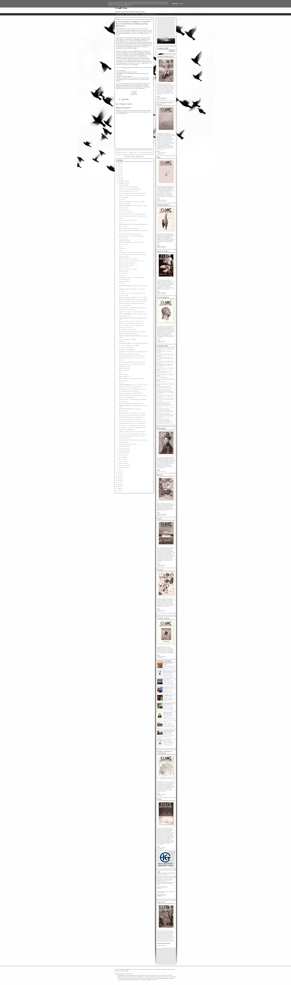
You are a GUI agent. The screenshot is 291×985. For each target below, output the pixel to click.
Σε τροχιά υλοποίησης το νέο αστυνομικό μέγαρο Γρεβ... (132, 214)
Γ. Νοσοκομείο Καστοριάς (125, 316)
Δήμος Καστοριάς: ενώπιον (168, 687)
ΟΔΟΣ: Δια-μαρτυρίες (124, 370)
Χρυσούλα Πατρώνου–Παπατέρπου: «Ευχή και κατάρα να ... (133, 440)
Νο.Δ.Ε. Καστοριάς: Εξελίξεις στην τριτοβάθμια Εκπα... (132, 417)
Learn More (175, 3)
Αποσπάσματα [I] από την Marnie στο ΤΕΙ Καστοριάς (131, 323)
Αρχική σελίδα (133, 152)
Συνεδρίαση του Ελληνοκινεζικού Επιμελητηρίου (130, 419)
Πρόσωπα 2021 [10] (167, 740)
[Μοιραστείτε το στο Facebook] (126, 99)
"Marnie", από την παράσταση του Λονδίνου (129, 353)
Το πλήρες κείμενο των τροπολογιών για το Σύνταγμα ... (132, 425)
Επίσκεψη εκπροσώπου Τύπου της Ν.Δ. (128, 444)
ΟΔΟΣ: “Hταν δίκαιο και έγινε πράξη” (128, 269)
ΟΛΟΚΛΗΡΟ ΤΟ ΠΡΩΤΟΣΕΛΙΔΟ (163, 943)
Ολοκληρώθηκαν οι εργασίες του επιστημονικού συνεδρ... (132, 427)
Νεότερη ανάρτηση (121, 152)
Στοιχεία (121, 218)
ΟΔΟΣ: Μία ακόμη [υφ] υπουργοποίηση (128, 258)
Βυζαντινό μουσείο (123, 380)
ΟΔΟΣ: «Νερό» (122, 248)
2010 (119, 484)
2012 (119, 480)
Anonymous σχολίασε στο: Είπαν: (163, 402)
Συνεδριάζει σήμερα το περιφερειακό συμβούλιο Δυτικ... (132, 193)
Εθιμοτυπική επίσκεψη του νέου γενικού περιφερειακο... (132, 358)
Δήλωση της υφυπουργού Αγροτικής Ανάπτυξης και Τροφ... (133, 301)
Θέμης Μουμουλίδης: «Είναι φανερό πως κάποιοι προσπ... (132, 413)
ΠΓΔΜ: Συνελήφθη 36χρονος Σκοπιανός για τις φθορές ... (132, 201)
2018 (119, 179)
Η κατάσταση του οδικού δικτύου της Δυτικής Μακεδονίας (132, 252)
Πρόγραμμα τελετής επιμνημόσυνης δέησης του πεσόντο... (132, 435)
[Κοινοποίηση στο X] (125, 99)
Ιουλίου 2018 (122, 455)
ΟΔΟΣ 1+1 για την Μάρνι (125, 366)
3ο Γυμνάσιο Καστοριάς (124, 438)
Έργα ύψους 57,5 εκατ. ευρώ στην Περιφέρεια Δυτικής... (132, 293)
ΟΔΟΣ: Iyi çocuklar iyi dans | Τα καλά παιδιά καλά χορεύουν (169, 672)
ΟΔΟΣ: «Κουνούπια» (124, 271)
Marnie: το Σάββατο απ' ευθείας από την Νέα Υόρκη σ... (132, 378)
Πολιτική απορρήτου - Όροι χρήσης (149, 14)
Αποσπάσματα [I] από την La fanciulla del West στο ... (131, 393)
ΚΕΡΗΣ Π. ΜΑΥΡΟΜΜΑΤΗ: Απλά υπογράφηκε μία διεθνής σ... (134, 299)
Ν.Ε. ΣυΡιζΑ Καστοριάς (124, 279)
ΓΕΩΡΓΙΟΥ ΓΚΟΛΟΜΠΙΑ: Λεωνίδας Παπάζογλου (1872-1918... (134, 343)
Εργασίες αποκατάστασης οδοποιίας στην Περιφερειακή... (133, 216)
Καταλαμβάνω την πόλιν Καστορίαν (127, 329)
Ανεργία (121, 222)
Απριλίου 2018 (122, 461)
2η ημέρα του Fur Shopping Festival (127, 429)
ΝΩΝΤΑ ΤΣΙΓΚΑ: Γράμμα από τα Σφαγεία (129, 228)
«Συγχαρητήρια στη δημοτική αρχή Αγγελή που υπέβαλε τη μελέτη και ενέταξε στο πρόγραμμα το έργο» (169, 731)
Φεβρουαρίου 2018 (123, 465)
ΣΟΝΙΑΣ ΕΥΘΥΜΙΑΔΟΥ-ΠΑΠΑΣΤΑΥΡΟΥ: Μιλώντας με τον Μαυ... (133, 406)
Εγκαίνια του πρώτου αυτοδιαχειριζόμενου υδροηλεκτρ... (133, 433)
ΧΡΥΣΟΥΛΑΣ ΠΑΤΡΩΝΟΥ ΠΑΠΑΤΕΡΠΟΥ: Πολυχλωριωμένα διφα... (133, 336)
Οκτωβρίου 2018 (123, 448)
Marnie (120, 372)
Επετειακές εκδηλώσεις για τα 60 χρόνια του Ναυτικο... (132, 195)
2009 (119, 486)
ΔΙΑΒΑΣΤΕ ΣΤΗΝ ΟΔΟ (124, 203)
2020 (119, 175)
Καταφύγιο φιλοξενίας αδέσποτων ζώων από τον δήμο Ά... (133, 254)
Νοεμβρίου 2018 (123, 183)
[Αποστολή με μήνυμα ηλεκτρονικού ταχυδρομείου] (122, 99)
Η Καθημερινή (159, 888)
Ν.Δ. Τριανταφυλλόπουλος (162, 886)
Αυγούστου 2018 (123, 453)
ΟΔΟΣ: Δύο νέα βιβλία (124, 267)
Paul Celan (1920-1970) (124, 210)
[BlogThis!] (123, 99)
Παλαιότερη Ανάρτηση (145, 152)
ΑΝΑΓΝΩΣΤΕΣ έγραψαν (167, 695)
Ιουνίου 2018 (122, 457)
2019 (119, 177)
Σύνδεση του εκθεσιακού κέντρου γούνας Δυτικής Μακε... (132, 415)
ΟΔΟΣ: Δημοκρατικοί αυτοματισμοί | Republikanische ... (132, 236)
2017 (119, 470)
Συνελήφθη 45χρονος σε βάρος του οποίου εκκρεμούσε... (132, 355)
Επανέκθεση (122, 341)
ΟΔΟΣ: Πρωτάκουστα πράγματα (126, 265)
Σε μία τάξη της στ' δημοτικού (126, 212)
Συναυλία (121, 382)
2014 (119, 476)
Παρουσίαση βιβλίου (124, 185)
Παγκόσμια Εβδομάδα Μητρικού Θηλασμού (129, 391)
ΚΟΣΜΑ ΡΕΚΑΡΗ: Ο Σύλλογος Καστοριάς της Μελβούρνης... (133, 224)
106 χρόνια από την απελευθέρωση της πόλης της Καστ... (132, 364)
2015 (119, 474)
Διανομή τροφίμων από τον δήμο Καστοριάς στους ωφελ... (133, 389)
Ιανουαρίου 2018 (123, 467)
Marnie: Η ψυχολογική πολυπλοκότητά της (129, 333)
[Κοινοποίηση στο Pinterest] (128, 99)
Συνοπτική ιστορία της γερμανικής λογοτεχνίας (130, 234)
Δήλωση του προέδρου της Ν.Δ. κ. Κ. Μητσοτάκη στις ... (132, 321)
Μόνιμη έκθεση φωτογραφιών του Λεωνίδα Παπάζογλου (132, 331)
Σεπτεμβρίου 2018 (123, 451)
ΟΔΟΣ (158, 96)
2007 (119, 490)
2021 (119, 173)
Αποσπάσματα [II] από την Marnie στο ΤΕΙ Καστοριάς (131, 303)
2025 (119, 164)
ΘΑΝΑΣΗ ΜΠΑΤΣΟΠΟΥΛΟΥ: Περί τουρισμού (130, 409)
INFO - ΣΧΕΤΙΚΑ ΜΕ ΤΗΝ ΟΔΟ (132, 14)
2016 (119, 472)
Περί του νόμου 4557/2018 (125, 305)
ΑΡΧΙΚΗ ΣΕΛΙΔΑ (119, 14)
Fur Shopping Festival (123, 442)
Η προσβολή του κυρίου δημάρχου (167, 664)
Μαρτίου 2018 (122, 463)
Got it (181, 3)
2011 (119, 482)
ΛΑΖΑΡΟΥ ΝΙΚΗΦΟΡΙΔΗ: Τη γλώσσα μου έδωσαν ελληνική (133, 205)
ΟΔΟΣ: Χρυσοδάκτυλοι (124, 376)
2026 (119, 162)
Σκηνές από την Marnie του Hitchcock (127, 339)
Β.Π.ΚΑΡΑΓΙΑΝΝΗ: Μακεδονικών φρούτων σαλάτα (131, 242)
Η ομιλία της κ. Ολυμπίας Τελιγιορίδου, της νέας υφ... (132, 261)
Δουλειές (165, 721)
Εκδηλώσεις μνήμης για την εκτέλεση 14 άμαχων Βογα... (132, 431)
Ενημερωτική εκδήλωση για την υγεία (128, 191)
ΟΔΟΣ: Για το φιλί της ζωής (125, 327)
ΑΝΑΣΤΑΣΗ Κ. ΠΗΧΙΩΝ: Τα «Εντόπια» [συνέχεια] (131, 403)
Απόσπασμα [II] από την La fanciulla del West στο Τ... (131, 387)
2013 (119, 478)
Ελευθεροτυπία (160, 896)
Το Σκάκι (121, 250)
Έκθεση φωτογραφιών (124, 256)
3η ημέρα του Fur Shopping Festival (127, 397)
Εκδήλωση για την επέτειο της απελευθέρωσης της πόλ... (132, 311)
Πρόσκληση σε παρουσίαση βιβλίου (127, 263)
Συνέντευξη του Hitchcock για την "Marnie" (129, 345)
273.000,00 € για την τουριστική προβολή (128, 187)
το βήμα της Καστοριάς (161, 97)
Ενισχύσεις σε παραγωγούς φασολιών (128, 220)
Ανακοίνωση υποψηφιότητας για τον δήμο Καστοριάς (131, 277)
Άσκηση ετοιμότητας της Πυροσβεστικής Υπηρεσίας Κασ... (132, 307)
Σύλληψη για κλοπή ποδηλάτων (126, 347)
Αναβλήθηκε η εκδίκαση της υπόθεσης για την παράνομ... (132, 289)
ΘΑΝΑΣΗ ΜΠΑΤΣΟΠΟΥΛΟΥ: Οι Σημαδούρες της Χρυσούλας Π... (133, 286)
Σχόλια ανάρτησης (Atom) (137, 156)
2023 (119, 169)
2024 (119, 167)
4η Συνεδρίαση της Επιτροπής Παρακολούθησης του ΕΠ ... (132, 362)
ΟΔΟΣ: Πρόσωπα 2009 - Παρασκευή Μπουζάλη (167, 713)
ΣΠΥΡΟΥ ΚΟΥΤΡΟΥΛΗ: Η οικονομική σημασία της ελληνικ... (133, 395)
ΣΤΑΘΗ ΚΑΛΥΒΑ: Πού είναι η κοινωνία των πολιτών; (169, 704)
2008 (119, 488)
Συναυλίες (121, 360)
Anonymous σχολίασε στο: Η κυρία (163, 389)
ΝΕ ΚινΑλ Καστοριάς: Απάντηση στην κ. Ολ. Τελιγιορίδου (133, 297)
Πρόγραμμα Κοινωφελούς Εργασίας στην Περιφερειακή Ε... (133, 351)
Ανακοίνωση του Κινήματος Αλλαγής (128, 309)
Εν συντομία (122, 199)
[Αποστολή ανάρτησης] (119, 99)
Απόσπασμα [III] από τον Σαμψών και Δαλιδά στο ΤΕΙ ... (132, 423)
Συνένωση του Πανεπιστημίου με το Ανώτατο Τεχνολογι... (133, 421)
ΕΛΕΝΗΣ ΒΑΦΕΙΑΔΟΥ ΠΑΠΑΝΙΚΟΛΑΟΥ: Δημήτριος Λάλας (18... (133, 318)
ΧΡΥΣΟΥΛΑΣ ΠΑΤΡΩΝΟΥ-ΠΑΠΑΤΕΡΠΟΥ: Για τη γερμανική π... (133, 231)
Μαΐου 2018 (122, 459)
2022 (119, 171)
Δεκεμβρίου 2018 (123, 181)
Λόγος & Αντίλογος (123, 207)
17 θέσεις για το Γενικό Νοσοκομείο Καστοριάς (130, 189)
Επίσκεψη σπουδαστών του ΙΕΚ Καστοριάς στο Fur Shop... (132, 399)
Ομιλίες (120, 246)
